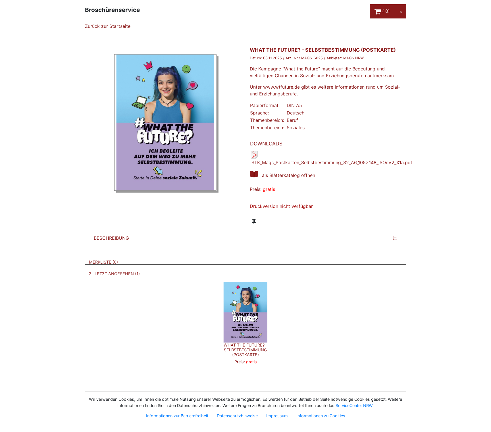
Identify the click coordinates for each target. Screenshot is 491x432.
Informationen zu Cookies (320, 415)
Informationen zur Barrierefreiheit (177, 415)
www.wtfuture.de (281, 87)
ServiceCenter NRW (354, 405)
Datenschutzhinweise (237, 415)
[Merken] (254, 222)
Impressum (277, 415)
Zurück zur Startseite (107, 26)
